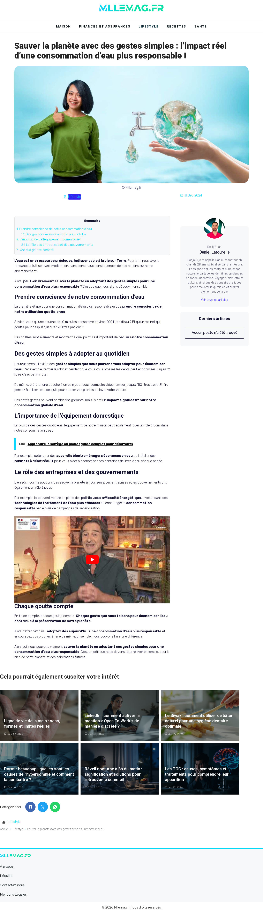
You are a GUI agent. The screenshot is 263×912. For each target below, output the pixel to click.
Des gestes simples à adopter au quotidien (54, 234)
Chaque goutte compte (35, 250)
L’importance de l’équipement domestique (48, 239)
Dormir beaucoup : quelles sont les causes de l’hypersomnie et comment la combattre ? (39, 774)
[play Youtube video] (92, 559)
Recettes (176, 26)
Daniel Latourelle (214, 252)
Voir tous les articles (214, 300)
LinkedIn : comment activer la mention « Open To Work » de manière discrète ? (112, 721)
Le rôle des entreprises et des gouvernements (57, 245)
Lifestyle (149, 26)
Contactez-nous (12, 885)
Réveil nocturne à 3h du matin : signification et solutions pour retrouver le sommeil (113, 774)
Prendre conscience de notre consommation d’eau (54, 229)
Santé (200, 26)
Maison (63, 26)
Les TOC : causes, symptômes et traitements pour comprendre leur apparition (197, 774)
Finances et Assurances (104, 26)
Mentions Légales (13, 894)
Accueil (4, 829)
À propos (7, 866)
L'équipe (6, 876)
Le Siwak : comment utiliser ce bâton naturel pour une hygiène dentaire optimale (199, 721)
